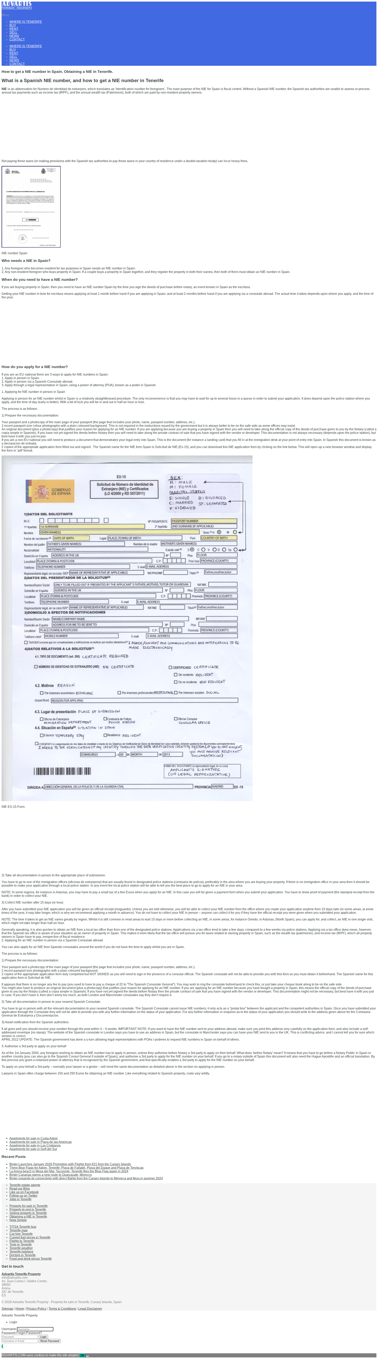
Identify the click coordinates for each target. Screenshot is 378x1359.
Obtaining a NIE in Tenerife (28, 1216)
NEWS (14, 36)
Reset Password (49, 1341)
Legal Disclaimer (90, 1308)
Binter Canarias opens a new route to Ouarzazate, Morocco (50, 1174)
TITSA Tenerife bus (22, 1226)
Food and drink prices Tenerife (30, 1258)
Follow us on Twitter (23, 1195)
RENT (13, 29)
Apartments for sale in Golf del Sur (33, 1149)
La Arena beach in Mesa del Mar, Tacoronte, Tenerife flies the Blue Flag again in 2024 (68, 1171)
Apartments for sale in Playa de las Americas (40, 1142)
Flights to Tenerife (21, 1241)
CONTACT (17, 39)
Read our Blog (19, 1188)
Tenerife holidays (21, 1251)
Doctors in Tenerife (22, 1255)
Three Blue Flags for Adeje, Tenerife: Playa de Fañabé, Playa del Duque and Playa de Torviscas (76, 1167)
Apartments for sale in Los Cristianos (35, 1145)
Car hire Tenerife (21, 1234)
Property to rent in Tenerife (27, 1209)
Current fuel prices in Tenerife (29, 1237)
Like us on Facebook (24, 1192)
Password (9, 1333)
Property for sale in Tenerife (28, 1206)
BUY (12, 25)
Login (43, 1336)
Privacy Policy (36, 1308)
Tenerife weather (21, 1248)
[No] (87, 1356)
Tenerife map (18, 1230)
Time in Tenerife (20, 1244)
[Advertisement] (120, 125)
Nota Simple (18, 1220)
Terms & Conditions (62, 1308)
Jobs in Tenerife (20, 1199)
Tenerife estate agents (24, 1185)
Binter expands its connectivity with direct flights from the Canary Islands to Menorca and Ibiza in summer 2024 (86, 1178)
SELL (13, 32)
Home (20, 1308)
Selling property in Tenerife (28, 1213)
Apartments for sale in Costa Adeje (33, 1138)
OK (82, 1355)
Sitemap (7, 1308)
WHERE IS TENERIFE (25, 21)
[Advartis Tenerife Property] (17, 8)
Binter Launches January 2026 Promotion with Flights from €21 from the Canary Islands (70, 1164)
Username (9, 1329)
